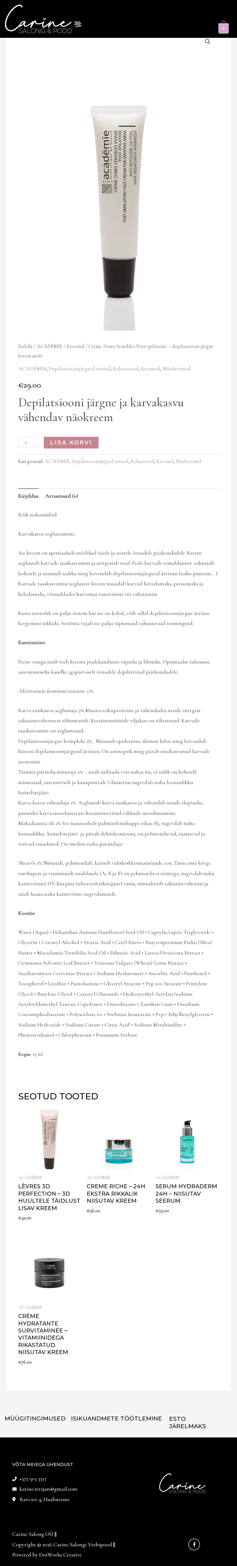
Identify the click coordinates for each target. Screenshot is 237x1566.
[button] (78, 25)
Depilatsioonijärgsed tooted (79, 368)
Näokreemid (177, 368)
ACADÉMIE (49, 346)
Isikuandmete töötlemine (116, 1418)
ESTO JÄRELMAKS (187, 1422)
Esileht (25, 346)
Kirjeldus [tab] (28, 495)
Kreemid (75, 346)
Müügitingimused (35, 1418)
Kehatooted (126, 368)
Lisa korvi (71, 442)
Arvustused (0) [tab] (61, 495)
